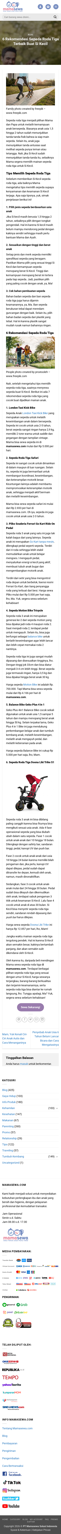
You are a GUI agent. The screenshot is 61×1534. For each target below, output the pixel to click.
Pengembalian (10, 1458)
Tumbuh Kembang (13, 1156)
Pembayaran (9, 1443)
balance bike (35, 636)
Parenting (8, 1126)
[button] (48, 6)
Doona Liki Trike (39, 924)
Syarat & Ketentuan (21, 1530)
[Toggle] (57, 1108)
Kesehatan (8, 1114)
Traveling (7, 1150)
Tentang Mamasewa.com (17, 1428)
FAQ (47, 1519)
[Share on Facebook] (24, 1019)
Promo (6, 1132)
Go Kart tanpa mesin (41, 541)
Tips (4, 1144)
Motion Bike (30, 684)
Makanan (7, 1120)
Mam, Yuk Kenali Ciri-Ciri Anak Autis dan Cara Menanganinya (14, 1038)
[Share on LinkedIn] (42, 1019)
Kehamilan (8, 1108)
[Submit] (55, 17)
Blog (30, 35)
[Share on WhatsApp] (18, 1019)
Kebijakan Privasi (41, 1530)
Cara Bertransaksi (12, 1465)
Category (15, 1519)
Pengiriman (9, 1450)
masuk (24, 1063)
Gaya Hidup (9, 1096)
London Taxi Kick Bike (35, 413)
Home (5, 1519)
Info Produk (9, 1102)
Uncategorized (10, 1162)
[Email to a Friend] (36, 1019)
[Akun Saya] (40, 6)
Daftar (31, 1522)
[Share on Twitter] (30, 1019)
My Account (36, 1519)
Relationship (9, 1138)
